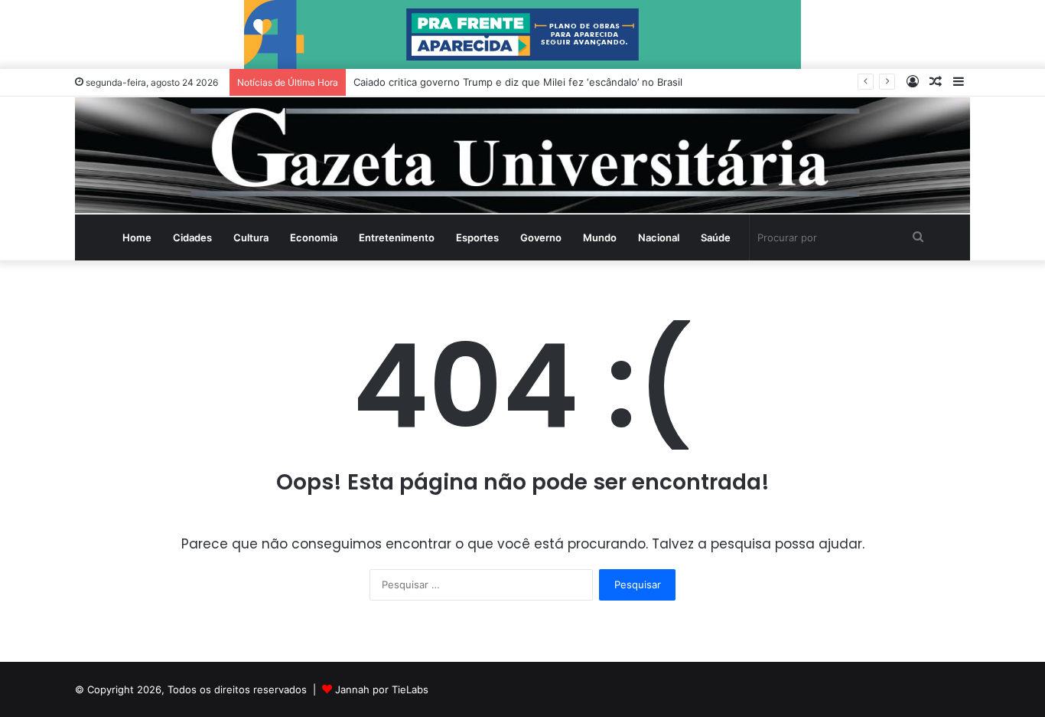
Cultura (251, 237)
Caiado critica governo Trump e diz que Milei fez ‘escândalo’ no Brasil (517, 82)
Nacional (658, 237)
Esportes (477, 237)
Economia (313, 237)
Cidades (192, 237)
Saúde (716, 237)
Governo (541, 237)
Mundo (600, 237)
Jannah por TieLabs (381, 689)
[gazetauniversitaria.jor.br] (522, 155)
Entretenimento (397, 237)
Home (136, 237)
